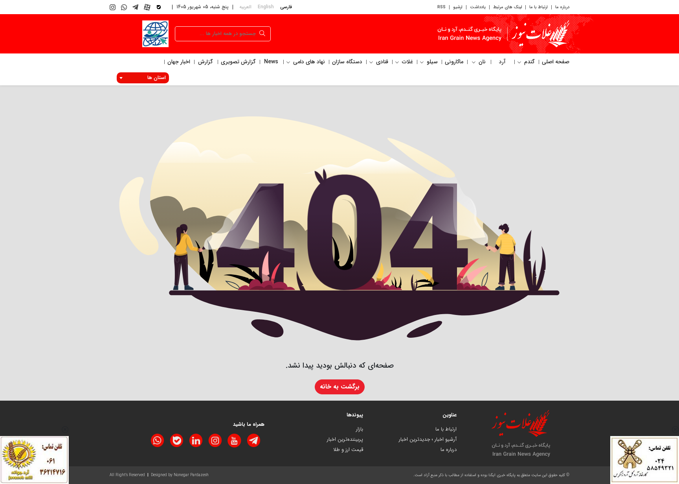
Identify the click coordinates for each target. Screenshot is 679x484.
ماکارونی (454, 61)
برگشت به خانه (340, 387)
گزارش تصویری (238, 61)
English (266, 7)
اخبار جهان (178, 61)
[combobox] (143, 77)
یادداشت (478, 7)
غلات (406, 61)
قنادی (381, 61)
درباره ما (562, 7)
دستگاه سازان (347, 61)
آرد (502, 61)
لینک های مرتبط (507, 7)
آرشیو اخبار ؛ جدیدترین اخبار (428, 439)
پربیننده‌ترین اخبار (345, 439)
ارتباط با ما (538, 7)
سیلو (431, 61)
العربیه (245, 7)
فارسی (286, 7)
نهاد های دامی (308, 61)
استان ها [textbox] (156, 78)
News (271, 61)
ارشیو (457, 7)
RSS (441, 7)
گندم (529, 61)
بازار (359, 429)
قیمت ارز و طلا (348, 449)
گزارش (205, 61)
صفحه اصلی (555, 61)
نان (481, 61)
